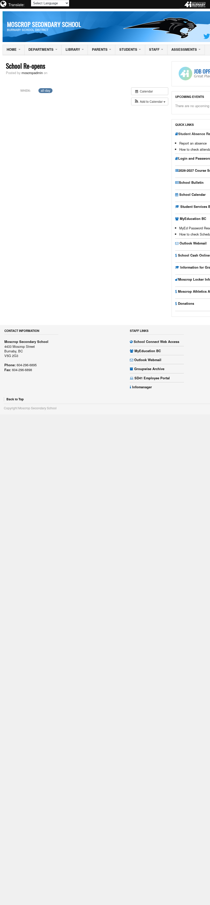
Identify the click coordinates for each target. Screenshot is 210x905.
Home (12, 49)
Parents (100, 49)
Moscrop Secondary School (44, 24)
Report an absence (193, 143)
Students (128, 49)
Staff (154, 49)
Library (73, 49)
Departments (41, 49)
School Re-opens (25, 65)
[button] (149, 101)
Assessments (184, 49)
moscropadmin (32, 72)
